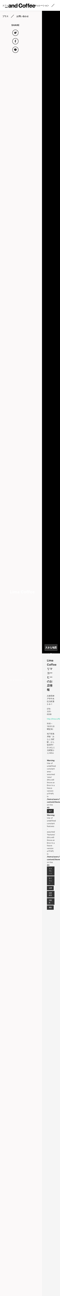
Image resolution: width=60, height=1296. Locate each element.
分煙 (50, 888)
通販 (50, 907)
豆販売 (50, 901)
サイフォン (50, 880)
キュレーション (42, 5)
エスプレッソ (50, 871)
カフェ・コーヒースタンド (14, 5)
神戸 (50, 811)
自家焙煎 (50, 894)
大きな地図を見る (51, 648)
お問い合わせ (22, 16)
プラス (5, 16)
